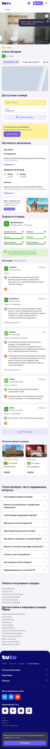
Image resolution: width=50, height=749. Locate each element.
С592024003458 (10, 160)
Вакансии (5, 720)
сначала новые (19, 260)
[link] (9, 209)
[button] (29, 3)
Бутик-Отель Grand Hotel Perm (14, 631)
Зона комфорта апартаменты (13, 614)
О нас (4, 718)
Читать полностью (11, 322)
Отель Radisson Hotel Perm (12, 633)
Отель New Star (8, 619)
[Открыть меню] (46, 3)
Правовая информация (10, 725)
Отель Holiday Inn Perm (11, 644)
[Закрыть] (47, 21)
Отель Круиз (7, 617)
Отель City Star (7, 625)
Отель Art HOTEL (8, 628)
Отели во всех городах (11, 602)
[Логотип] (6, 3)
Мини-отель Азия (9, 639)
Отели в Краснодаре (10, 600)
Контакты (5, 723)
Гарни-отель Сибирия (10, 642)
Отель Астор (7, 622)
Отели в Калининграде (11, 597)
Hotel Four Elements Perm (12, 636)
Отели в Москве (8, 589)
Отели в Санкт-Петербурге (12, 594)
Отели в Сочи (7, 591)
